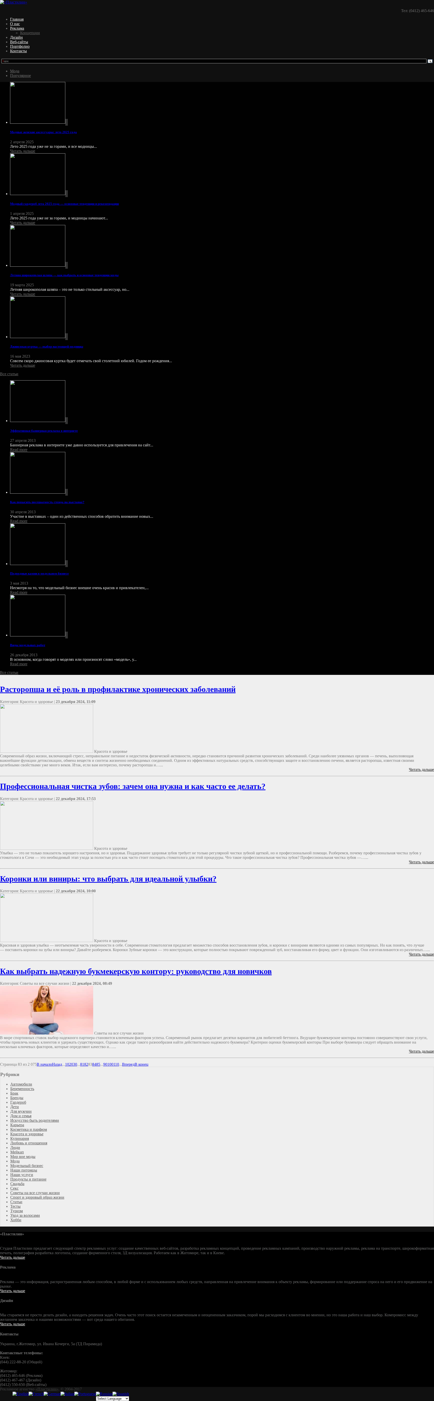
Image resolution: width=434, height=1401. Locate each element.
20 (71, 1064)
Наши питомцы (23, 1170)
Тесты (15, 1206)
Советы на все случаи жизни (35, 1193)
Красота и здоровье (26, 1134)
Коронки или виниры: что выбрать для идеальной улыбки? (108, 878)
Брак (14, 1093)
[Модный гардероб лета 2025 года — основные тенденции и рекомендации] (222, 174)
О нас (15, 24)
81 (82, 1064)
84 (94, 1064)
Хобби (15, 1220)
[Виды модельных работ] (222, 616)
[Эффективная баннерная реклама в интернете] (222, 401)
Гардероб (18, 1102)
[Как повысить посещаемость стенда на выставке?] (222, 473)
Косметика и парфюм (28, 1129)
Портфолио (20, 46)
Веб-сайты (19, 42)
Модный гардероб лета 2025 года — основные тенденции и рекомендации (64, 204)
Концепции (30, 33)
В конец (141, 1064)
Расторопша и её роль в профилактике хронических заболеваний (118, 689)
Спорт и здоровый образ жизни (37, 1197)
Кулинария (19, 1138)
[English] (21, 1393)
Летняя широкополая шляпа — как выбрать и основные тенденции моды (64, 275)
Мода (14, 71)
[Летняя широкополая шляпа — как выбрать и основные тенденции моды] (222, 246)
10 (67, 1064)
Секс (14, 1188)
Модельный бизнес (26, 1165)
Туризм (16, 1211)
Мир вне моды (22, 1156)
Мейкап (17, 1152)
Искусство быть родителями (34, 1120)
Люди (15, 1147)
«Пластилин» (47, 1389)
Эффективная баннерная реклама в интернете (44, 431)
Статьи (16, 1202)
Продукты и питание (28, 1179)
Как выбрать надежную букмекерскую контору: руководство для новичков (136, 971)
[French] (36, 1393)
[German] (52, 1393)
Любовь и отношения (28, 1143)
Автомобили (21, 1084)
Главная (17, 19)
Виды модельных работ (27, 645)
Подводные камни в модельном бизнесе (39, 573)
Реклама (17, 28)
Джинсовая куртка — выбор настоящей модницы (46, 346)
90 (105, 1064)
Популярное (20, 75)
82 (86, 1064)
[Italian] (67, 1393)
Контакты (18, 51)
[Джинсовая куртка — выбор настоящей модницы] (222, 317)
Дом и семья (20, 1116)
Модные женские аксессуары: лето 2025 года (43, 132)
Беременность (22, 1089)
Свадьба (17, 1184)
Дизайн (16, 37)
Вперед (128, 1064)
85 (98, 1064)
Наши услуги (21, 1175)
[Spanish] (121, 1393)
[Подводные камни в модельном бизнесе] (222, 544)
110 (116, 1064)
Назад (57, 1064)
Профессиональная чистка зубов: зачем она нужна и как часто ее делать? (132, 786)
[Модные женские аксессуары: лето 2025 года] (222, 103)
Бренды (16, 1098)
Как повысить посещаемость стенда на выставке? (47, 502)
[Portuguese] (85, 1393)
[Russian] (104, 1393)
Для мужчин (21, 1111)
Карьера (17, 1125)
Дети (14, 1107)
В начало (44, 1064)
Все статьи (9, 374)
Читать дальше (22, 151)
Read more (18, 449)
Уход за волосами (25, 1215)
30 (75, 1064)
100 (110, 1064)
